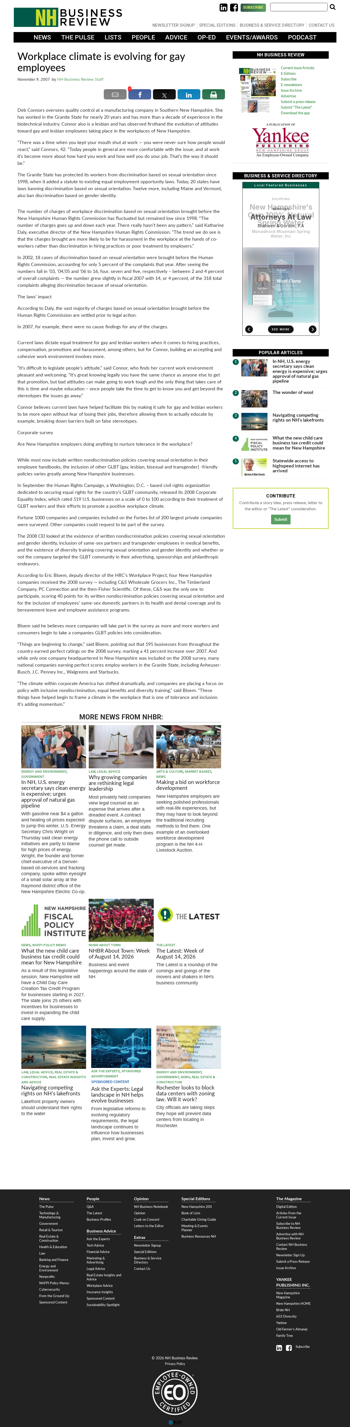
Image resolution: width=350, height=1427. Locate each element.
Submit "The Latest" (296, 107)
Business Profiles (99, 1219)
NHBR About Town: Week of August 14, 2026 (119, 954)
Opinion (139, 1213)
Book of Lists (190, 1213)
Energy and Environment (43, 771)
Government (32, 777)
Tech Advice (95, 1245)
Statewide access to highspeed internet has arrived (296, 466)
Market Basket (198, 771)
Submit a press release (298, 102)
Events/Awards (252, 37)
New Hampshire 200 (196, 1207)
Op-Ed (207, 37)
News (42, 37)
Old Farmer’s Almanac (292, 1329)
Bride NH (283, 1310)
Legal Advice (108, 771)
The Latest (165, 945)
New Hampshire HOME (293, 1304)
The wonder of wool (293, 392)
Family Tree (284, 1336)
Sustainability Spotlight (103, 1305)
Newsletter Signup (173, 25)
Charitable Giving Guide (198, 1219)
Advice (176, 37)
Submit (280, 519)
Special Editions (217, 25)
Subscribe (253, 7)
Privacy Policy (175, 1364)
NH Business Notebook (151, 1207)
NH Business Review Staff (80, 79)
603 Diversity (286, 1316)
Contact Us (321, 25)
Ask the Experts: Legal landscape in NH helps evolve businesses (117, 1095)
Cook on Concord (146, 1219)
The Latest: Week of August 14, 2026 (180, 954)
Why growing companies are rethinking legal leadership (118, 783)
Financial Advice (98, 1252)
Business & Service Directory (272, 25)
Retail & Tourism (51, 1230)
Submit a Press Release (293, 1261)
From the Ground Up (54, 1296)
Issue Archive (291, 91)
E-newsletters (291, 85)
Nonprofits (47, 1277)
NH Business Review (68, 17)
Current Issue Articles (297, 68)
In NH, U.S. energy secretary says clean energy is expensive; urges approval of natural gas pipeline (53, 794)
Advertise (288, 96)
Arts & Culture (169, 771)
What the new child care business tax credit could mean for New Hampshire (51, 956)
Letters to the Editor (149, 1226)
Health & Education (53, 1247)
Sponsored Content (53, 1302)
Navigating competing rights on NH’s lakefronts (50, 1090)
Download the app (295, 113)
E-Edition (288, 74)
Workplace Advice (100, 1286)
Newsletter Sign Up (290, 1255)
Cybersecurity (49, 1289)
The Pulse (77, 37)
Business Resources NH (198, 1236)
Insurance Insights (100, 1292)
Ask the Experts (105, 1071)
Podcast (302, 37)
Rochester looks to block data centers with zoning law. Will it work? (185, 1093)
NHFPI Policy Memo (49, 945)
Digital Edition (286, 1207)
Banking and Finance (53, 1260)
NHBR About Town (105, 945)
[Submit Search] (332, 7)
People (143, 37)
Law (92, 771)
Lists (113, 37)
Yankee (281, 1323)
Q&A (90, 1207)
